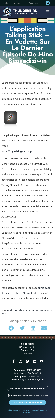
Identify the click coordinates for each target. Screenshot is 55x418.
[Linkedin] (34, 361)
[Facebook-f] (13, 361)
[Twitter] (27, 361)
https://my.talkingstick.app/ (17, 151)
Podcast (34, 310)
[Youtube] (41, 361)
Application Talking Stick (18, 310)
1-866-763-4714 (33, 373)
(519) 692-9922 (34, 370)
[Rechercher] (48, 3)
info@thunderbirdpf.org (32, 379)
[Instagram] (20, 361)
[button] (47, 12)
